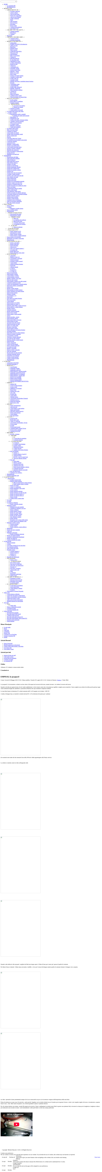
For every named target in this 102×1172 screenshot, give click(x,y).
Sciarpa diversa (11, 152)
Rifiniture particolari (12, 532)
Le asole (9, 501)
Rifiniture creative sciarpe (13, 522)
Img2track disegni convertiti (20, 470)
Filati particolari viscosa (13, 161)
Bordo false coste (14, 420)
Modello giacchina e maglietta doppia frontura (21, 81)
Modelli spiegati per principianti (15, 601)
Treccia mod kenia (14, 14)
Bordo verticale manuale (13, 311)
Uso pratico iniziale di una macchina (16, 545)
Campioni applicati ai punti (14, 282)
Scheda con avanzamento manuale (15, 181)
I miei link (6, 630)
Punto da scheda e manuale (14, 334)
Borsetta (12, 82)
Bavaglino (12, 24)
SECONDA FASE (15, 562)
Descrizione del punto (15, 214)
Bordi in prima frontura (16, 481)
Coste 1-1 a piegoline (15, 487)
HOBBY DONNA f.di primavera (18, 44)
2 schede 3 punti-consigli (13, 174)
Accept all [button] (4, 1157)
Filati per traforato (17, 227)
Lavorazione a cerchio (12, 335)
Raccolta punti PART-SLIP (14, 614)
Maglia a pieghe (17, 462)
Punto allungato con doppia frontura (16, 330)
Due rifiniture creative (15, 517)
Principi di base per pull (16, 579)
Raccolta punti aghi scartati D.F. (15, 617)
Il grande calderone (15, 11)
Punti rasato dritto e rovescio (14, 320)
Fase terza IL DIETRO (16, 564)
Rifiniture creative (11, 505)
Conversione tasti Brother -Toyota (18, 422)
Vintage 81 (13, 65)
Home (5, 628)
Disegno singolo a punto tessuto (15, 340)
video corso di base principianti (15, 599)
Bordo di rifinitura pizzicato (17, 534)
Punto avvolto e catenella (13, 350)
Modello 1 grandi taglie (13, 144)
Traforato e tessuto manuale (14, 337)
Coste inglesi (13, 395)
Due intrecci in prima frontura (14, 298)
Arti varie (6, 602)
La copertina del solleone (19, 220)
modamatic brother (15, 368)
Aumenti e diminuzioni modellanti (15, 537)
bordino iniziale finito (15, 480)
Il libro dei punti (8, 611)
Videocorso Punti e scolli (13, 598)
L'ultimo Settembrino (15, 62)
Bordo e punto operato (12, 288)
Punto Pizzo (13, 390)
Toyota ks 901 (13, 418)
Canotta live (13, 91)
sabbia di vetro (14, 45)
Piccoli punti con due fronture (14, 352)
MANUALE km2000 (15, 377)
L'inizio (9, 544)
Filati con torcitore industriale (14, 201)
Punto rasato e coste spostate (14, 314)
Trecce (8, 315)
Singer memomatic (15, 410)
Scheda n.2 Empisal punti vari (14, 184)
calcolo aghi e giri (14, 569)
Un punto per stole (11, 347)
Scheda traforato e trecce (13, 195)
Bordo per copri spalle (15, 512)
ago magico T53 (14, 28)
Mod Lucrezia (13, 50)
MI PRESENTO (11, 7)
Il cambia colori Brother (19, 444)
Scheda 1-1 (16, 452)
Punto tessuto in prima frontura (14, 290)
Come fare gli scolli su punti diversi (16, 595)
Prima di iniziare (11, 542)
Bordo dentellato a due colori (17, 488)
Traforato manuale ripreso (13, 354)
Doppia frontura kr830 (16, 380)
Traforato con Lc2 (14, 400)
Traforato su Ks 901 (15, 431)
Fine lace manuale (11, 351)
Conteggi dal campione (16, 27)
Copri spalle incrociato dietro (14, 147)
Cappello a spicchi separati (17, 121)
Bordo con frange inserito (13, 535)
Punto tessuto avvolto (12, 321)
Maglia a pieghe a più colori (14, 278)
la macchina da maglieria (16, 585)
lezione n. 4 (13, 554)
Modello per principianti (13, 557)
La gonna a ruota (14, 124)
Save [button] (14, 1169)
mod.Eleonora (13, 54)
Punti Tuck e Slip (14, 402)
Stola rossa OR (14, 52)
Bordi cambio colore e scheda (20, 484)
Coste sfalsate (10, 301)
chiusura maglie (14, 267)
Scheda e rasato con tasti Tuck (14, 182)
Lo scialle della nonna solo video (15, 111)
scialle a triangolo (14, 18)
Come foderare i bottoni (16, 588)
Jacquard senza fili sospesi (13, 322)
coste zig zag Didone (15, 17)
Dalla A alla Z (13, 559)
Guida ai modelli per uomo (13, 539)
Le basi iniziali (7, 541)
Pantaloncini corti (14, 118)
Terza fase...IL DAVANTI (16, 565)
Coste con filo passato (12, 344)
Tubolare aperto (14, 397)
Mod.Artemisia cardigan (16, 90)
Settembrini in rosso (15, 61)
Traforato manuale (11, 310)
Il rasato (12, 425)
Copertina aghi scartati (19, 222)
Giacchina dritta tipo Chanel (14, 138)
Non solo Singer (14, 415)
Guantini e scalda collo (16, 77)
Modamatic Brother (18, 447)
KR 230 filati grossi (15, 471)
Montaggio (10, 528)
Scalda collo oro (14, 78)
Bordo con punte (14, 485)
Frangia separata (14, 524)
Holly (11, 20)
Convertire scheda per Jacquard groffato (17, 194)
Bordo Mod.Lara (14, 251)
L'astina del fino (17, 448)
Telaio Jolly (13, 605)
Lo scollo (9, 500)
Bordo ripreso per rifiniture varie (18, 521)
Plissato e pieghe (11, 294)
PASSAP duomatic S (12, 364)
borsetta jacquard (14, 102)
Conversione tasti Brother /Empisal (19, 398)
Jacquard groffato (11, 331)
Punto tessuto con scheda (13, 302)
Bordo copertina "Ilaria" (16, 514)
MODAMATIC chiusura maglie (18, 371)
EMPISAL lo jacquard (16, 388)
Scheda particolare (11, 180)
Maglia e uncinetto (11, 348)
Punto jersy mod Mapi (15, 15)
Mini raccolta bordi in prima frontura (22, 482)
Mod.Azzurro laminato (16, 122)
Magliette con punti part (13, 154)
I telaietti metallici (14, 31)
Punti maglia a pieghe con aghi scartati (16, 281)
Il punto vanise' (17, 445)
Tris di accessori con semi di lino (18, 97)
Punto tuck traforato (15, 401)
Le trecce (12, 268)
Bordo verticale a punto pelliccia (18, 527)
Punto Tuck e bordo (12, 312)
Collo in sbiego (14, 12)
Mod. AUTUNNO (15, 55)
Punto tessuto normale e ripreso (21, 467)
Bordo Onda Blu (14, 244)
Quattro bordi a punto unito (17, 498)
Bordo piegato (13, 518)
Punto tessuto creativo (12, 328)
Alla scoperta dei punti (12, 548)
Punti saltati (16, 461)
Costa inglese (13, 262)
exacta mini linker (14, 587)
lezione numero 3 (14, 552)
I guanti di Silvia (14, 38)
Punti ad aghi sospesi (12, 280)
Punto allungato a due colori (17, 252)
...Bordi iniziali (11, 478)
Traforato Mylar (17, 455)
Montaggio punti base (15, 574)
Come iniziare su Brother (13, 594)
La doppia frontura (18, 440)
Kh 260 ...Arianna (14, 434)
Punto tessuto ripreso (12, 292)
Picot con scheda (11, 300)
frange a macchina (14, 242)
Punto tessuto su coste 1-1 (13, 304)
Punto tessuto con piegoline (14, 237)
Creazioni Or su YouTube (10, 634)
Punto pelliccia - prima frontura (15, 307)
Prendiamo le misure (15, 578)
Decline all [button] (12, 1157)
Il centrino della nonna (12, 128)
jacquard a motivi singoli (16, 261)
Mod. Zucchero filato (12, 130)
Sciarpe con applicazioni (13, 145)
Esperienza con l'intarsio (13, 355)
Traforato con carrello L (16, 472)
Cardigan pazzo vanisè (16, 95)
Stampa (59, 680)
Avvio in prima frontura (16, 385)
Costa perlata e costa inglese (17, 408)
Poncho (9, 137)
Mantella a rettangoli (15, 125)
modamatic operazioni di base (17, 372)
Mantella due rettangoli (13, 150)
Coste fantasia (13, 414)
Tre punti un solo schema (13, 338)
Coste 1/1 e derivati (15, 421)
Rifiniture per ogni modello (17, 507)
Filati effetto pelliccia (12, 162)
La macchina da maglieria (19, 438)
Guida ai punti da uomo (13, 358)
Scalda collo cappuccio (16, 87)
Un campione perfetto (12, 547)
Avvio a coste (13, 387)
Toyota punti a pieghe (15, 430)
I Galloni (9, 207)
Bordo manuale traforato (16, 491)
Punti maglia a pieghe (12, 274)
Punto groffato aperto (12, 210)
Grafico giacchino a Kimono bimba (19, 120)
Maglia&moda (10, 360)
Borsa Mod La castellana (16, 101)
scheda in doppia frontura (16, 264)
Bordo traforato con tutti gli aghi (18, 492)
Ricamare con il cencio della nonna (19, 520)
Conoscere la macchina (13, 362)
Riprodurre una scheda (16, 581)
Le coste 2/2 (13, 271)
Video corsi (7, 592)
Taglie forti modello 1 (15, 127)
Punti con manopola (12, 272)
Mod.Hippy (13, 32)
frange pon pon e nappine (13, 529)
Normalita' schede (14, 68)
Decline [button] (10, 1161)
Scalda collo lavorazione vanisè (15, 134)
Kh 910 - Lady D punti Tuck (20, 457)
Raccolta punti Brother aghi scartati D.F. (17, 618)
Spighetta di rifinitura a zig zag (18, 508)
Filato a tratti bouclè (12, 190)
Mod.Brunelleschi (14, 58)
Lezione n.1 (13, 555)
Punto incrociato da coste (13, 324)
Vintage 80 (13, 57)
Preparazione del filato (12, 157)
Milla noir (15, 218)
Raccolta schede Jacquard (13, 202)
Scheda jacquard (14, 260)
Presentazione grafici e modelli (18, 114)
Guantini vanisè (14, 80)
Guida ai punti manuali (12, 357)
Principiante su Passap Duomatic (15, 591)
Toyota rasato (13, 424)
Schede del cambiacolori (13, 168)
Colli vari (9, 531)
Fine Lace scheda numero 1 (17, 248)
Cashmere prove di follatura (14, 200)
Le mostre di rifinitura (12, 502)
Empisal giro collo (14, 391)
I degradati (13, 255)
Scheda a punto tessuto (12, 198)
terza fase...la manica (15, 568)
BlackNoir (9, 35)
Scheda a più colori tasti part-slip (15, 175)
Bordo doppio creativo (16, 511)
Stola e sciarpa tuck (12, 135)
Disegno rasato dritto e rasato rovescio (16, 305)
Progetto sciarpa (11, 549)
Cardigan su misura (12, 131)
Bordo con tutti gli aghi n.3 (17, 495)
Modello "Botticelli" (15, 88)
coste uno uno (13, 407)
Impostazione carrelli (15, 215)
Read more (97, 1157)
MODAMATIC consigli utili (17, 375)
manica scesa (13, 575)
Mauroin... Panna (14, 71)
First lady (12, 460)
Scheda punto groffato (12, 197)
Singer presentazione (15, 405)
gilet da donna (13, 21)
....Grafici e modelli (12, 112)
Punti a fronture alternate (13, 345)
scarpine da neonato (15, 40)
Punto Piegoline (14, 245)
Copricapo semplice (12, 141)
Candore (12, 34)
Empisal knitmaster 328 (13, 475)
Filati (11, 571)
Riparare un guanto (18, 107)
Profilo (5, 637)
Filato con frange (11, 187)
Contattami (6, 631)
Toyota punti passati (15, 427)
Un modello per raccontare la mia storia (17, 140)
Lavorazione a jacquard (16, 258)
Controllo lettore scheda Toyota (18, 428)
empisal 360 (13, 384)
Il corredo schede (14, 582)
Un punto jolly (14, 250)
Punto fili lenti (10, 341)
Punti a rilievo (10, 205)
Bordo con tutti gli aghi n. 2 (17, 494)
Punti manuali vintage (12, 318)
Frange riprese (13, 525)
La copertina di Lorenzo (19, 224)
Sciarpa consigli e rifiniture (13, 148)
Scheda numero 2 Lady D (19, 454)
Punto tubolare (10, 621)
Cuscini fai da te (11, 142)
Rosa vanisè (13, 74)
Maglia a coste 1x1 (15, 257)
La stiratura (13, 572)
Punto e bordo (13, 497)
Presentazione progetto (12, 612)
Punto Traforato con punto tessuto (15, 291)
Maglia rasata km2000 (15, 378)
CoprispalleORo (14, 85)
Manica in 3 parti (14, 72)
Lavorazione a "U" (12, 295)
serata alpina (13, 42)
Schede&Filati (7, 155)
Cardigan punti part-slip (13, 615)
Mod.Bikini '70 (14, 117)
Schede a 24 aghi (11, 164)
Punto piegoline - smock (13, 317)
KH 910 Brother (14, 451)
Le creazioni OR (11, 5)
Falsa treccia (13, 247)
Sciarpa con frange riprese (16, 75)
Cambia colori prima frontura (20, 450)
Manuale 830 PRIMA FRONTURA (19, 381)
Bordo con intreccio (12, 538)
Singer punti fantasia (15, 412)
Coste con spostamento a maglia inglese (17, 284)
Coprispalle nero (14, 67)
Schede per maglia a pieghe (14, 170)
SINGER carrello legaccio (16, 411)
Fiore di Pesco (13, 22)
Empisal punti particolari (13, 619)
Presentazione (10, 211)
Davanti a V (13, 567)
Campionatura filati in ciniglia (14, 188)
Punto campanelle (11, 342)
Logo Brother (13, 367)
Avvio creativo (14, 490)
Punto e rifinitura (14, 510)
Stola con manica (14, 94)
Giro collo (12, 392)
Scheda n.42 (10, 171)
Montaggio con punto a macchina (15, 238)
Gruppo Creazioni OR (9, 636)
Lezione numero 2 (14, 551)
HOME (6, 4)
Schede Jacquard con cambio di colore (16, 185)
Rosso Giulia (13, 25)
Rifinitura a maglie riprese (16, 208)
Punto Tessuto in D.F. (15, 231)
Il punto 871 (13, 270)
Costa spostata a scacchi (13, 277)
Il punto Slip (13, 394)
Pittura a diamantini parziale (14, 607)
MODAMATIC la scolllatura (17, 374)
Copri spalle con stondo (13, 132)
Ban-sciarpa (13, 92)
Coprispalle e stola (14, 84)
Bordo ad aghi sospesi (15, 515)
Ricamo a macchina (12, 327)
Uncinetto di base (11, 608)
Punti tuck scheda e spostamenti (15, 285)
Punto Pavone (10, 240)
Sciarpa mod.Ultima (15, 70)
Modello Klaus (14, 48)
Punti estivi (10, 297)
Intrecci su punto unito (12, 325)
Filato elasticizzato (11, 178)
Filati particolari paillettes (13, 158)
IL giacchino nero (14, 60)
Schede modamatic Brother (14, 167)
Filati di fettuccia (11, 160)
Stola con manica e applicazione (15, 151)
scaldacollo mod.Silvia (16, 51)
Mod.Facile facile (17, 221)
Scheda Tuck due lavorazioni (14, 172)
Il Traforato (16, 442)
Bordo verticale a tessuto (16, 504)
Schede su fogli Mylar (12, 165)
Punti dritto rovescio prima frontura (16, 332)
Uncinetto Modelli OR (12, 609)
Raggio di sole (13, 64)
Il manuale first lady (18, 468)
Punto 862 (12, 265)
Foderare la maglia (15, 108)
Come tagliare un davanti (16, 110)
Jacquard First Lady (18, 464)
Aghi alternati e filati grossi (14, 191)
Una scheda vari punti (12, 177)
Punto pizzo (10, 287)
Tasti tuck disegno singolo (19, 458)
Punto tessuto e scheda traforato (18, 235)
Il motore (12, 589)
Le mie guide (7, 627)
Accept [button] (3, 1161)
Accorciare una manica (19, 105)
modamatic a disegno (15, 370)
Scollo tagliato (13, 100)
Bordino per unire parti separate (21, 115)
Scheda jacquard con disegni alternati (16, 192)
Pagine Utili (7, 633)
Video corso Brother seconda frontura (16, 597)
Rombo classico (11, 308)
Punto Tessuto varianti (15, 234)
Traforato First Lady (18, 465)
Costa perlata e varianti (12, 275)
